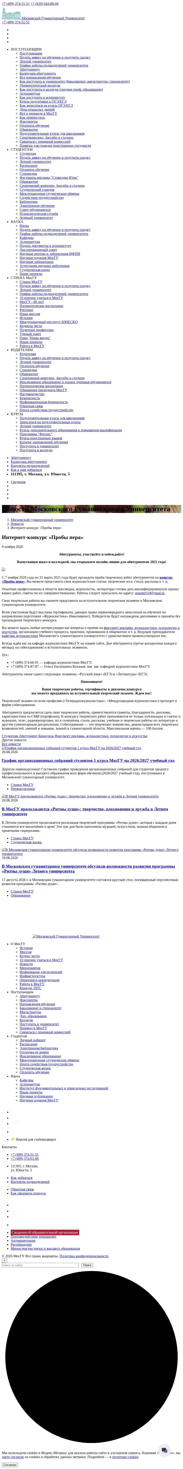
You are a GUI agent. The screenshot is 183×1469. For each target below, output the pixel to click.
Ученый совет (30, 334)
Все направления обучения (40, 77)
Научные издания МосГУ (39, 258)
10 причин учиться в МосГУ (41, 298)
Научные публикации (36, 1096)
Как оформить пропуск (28, 1193)
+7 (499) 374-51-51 (16, 4)
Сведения (18, 482)
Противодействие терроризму (33, 1236)
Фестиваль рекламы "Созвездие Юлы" (49, 177)
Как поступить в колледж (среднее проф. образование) (61, 89)
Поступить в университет (39, 446)
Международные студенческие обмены (49, 193)
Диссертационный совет (38, 250)
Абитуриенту (30, 69)
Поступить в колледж (36, 450)
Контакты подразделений (30, 466)
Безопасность (30, 398)
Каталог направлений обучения (44, 442)
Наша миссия (30, 314)
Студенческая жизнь (26, 842)
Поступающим (31, 53)
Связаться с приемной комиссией (45, 141)
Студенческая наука (35, 270)
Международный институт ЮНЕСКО (49, 322)
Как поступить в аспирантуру (42, 97)
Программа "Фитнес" (36, 434)
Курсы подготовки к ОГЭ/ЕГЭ (43, 101)
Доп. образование (33, 1016)
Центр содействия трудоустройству (46, 410)
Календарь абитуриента (38, 73)
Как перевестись (32, 117)
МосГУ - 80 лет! (32, 302)
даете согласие (13, 1457)
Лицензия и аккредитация (39, 980)
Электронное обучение (37, 206)
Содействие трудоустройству (42, 197)
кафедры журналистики (20, 636)
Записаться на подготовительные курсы (50, 422)
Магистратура (30, 1012)
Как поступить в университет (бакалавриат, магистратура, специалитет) (75, 81)
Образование (21, 895)
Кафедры (26, 238)
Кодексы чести (31, 326)
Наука (24, 226)
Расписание (28, 165)
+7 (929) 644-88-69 (44, 4)
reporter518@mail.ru (149, 593)
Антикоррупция (23, 1240)
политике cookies (125, 1457)
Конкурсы (46, 736)
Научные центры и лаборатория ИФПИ (50, 254)
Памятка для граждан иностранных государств (55, 145)
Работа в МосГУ (32, 346)
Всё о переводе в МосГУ (38, 113)
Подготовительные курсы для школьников (52, 133)
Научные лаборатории (37, 262)
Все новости (11, 744)
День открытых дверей (37, 109)
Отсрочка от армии (34, 1052)
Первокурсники (23, 789)
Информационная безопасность (44, 402)
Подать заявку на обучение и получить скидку (55, 57)
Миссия (25, 952)
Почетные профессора (37, 330)
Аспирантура (30, 93)
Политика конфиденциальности (84, 1256)
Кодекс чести (30, 956)
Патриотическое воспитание (41, 306)
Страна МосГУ (31, 282)
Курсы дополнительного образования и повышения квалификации (71, 430)
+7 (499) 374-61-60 (25, 1158)
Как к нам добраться (26, 470)
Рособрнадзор (21, 1244)
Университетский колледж (40, 85)
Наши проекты (31, 274)
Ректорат (26, 310)
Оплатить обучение (34, 125)
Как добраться (21, 1178)
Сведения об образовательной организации (45, 1232)
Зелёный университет (36, 218)
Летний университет (35, 61)
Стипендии (28, 173)
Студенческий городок (37, 189)
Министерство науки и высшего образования (45, 1248)
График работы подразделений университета (54, 65)
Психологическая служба (39, 214)
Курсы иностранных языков (41, 438)
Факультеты (29, 121)
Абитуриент (28, 736)
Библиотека (28, 201)
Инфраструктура (32, 976)
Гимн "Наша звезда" (35, 338)
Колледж (26, 1020)
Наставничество (32, 394)
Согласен (10, 1465)
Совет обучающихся (35, 210)
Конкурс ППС (30, 988)
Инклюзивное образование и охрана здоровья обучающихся (65, 382)
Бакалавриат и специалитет (41, 1008)
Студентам (28, 153)
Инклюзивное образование (40, 1056)
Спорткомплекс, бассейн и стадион (46, 137)
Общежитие (29, 129)
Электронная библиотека (39, 1048)
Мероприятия (30, 968)
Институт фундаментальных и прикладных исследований (64, 1088)
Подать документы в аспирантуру (45, 246)
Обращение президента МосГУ (43, 390)
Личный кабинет (33, 1040)
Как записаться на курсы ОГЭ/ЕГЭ (46, 105)
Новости (26, 964)
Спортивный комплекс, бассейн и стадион (52, 185)
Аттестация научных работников (45, 266)
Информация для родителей (41, 972)
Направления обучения (37, 1004)
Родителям (28, 354)
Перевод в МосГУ (33, 1028)
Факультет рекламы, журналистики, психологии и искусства (101, 736)
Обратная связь (31, 406)
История (26, 318)
